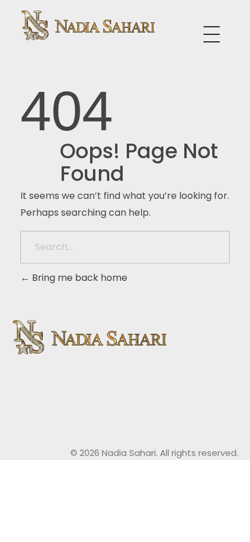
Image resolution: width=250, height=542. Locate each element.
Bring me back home (78, 277)
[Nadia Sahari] (111, 25)
